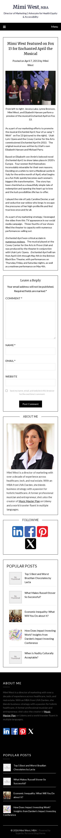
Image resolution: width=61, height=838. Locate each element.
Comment (13, 298)
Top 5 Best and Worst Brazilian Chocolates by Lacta (38, 578)
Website (11, 376)
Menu (54, 26)
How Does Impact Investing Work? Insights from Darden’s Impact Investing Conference (29, 811)
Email (10, 360)
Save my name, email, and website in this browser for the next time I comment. (32, 392)
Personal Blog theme (34, 833)
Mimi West (30, 7)
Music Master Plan (29, 501)
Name (10, 345)
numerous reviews (15, 241)
